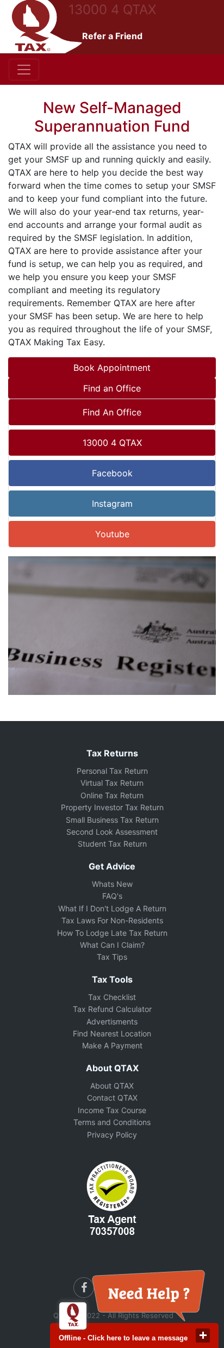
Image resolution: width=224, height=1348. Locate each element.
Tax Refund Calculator (112, 1009)
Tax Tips (112, 956)
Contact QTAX (112, 1097)
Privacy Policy (112, 1134)
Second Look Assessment (112, 831)
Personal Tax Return (112, 770)
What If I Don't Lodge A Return (112, 908)
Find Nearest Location (112, 1033)
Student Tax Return (112, 843)
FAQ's (112, 895)
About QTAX (112, 1085)
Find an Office (112, 388)
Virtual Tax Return (112, 782)
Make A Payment (112, 1045)
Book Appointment (112, 367)
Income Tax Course (112, 1110)
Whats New (112, 884)
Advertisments (112, 1021)
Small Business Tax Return (112, 819)
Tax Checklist (112, 997)
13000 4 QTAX (112, 9)
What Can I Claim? (112, 944)
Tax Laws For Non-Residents (112, 920)
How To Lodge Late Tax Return (112, 932)
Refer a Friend (112, 35)
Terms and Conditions (112, 1122)
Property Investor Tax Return (112, 807)
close (203, 1335)
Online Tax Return (112, 795)
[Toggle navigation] (24, 69)
